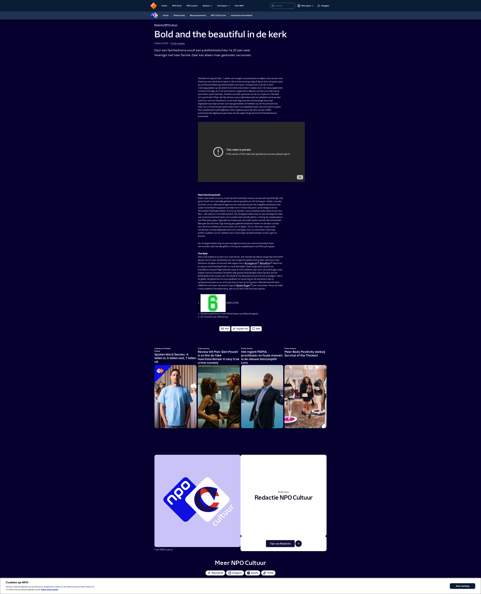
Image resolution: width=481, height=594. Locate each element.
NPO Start (177, 6)
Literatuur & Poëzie (162, 348)
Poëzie (157, 351)
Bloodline (265, 263)
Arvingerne (251, 263)
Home (164, 6)
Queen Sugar (243, 285)
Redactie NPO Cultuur (166, 25)
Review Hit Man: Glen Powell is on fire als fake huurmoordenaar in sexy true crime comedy (218, 357)
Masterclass (179, 15)
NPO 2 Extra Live (218, 15)
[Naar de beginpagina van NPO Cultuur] (154, 15)
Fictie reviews (178, 43)
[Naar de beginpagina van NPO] (153, 6)
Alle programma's (198, 15)
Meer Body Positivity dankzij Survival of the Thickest (304, 353)
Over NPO (239, 6)
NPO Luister (192, 6)
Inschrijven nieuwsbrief (241, 15)
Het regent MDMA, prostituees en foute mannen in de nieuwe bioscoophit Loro (261, 357)
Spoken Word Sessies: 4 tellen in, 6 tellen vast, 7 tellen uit (175, 358)
